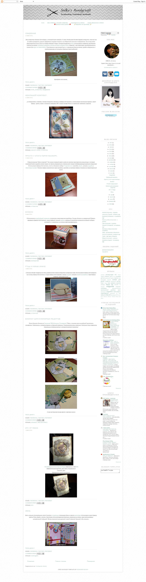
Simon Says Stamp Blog (109, 308)
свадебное (46, 89)
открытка (38, 89)
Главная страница (60, 561)
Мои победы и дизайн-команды (57, 22)
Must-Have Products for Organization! (110, 310)
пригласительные (116, 288)
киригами (109, 279)
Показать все (118, 388)
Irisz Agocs (113, 295)
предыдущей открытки (43, 218)
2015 (111, 147)
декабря (111, 160)
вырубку (90, 166)
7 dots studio (106, 427)
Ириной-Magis (61, 467)
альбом (102, 274)
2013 (110, 151)
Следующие (30, 561)
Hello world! (108, 455)
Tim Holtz (105, 414)
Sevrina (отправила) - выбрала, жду (111, 234)
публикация (103, 291)
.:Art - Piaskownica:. (108, 376)
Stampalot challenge (108, 340)
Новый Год (109, 284)
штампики (85, 274)
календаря (78, 515)
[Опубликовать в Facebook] (45, 88)
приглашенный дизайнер (108, 290)
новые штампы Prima (62, 45)
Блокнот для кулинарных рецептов (42, 319)
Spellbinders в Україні (109, 454)
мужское (118, 283)
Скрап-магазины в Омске (96, 22)
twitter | (41, 85)
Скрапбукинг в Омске (78, 22)
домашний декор (109, 278)
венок (114, 276)
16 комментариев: (31, 204)
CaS (120, 293)
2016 (110, 145)
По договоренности (50, 467)
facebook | (34, 85)
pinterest (48, 85)
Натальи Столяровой (60, 323)
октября (111, 164)
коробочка (35, 260)
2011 (110, 155)
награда (103, 284)
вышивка (118, 276)
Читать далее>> (30, 82)
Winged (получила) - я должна (109, 238)
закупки (116, 278)
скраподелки (104, 293)
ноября (111, 162)
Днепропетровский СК (107, 249)
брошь (111, 276)
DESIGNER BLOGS (82, 569)
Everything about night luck (109, 443)
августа (111, 168)
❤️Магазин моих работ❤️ (62, 24)
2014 (110, 149)
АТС (77, 467)
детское (103, 278)
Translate (113, 35)
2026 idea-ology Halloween (109, 416)
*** (112, 377)
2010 (110, 158)
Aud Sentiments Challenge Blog (111, 320)
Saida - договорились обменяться (110, 232)
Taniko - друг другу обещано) (109, 236)
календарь (34, 555)
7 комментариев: (31, 147)
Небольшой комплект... (36, 95)
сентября (111, 166)
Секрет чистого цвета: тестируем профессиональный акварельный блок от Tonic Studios (111, 362)
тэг (116, 293)
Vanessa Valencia (107, 296)
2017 (111, 142)
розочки (52, 45)
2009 (110, 204)
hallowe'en (103, 295)
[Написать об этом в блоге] (41, 88)
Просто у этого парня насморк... (41, 156)
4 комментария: (31, 420)
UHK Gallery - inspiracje (109, 398)
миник (106, 283)
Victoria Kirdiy (115, 296)
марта (111, 199)
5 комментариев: (31, 311)
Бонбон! (29, 212)
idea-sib (108, 295)
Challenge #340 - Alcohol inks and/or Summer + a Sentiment (115, 325)
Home (42, 22)
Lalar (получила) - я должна (109, 223)
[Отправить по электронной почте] (39, 88)
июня (111, 173)
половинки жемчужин (44, 45)
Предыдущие (91, 561)
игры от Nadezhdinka (39, 47)
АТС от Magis (31, 428)
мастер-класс (42, 422)
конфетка (107, 281)
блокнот (34, 422)
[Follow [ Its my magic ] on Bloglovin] (111, 116)
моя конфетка (112, 283)
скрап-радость (117, 291)
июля (111, 170)
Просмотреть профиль (110, 67)
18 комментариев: (31, 87)
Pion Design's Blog (108, 441)
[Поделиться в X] (43, 88)
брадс (80, 166)
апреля (111, 197)
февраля (111, 201)
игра (32, 89)
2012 (110, 153)
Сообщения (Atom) (41, 566)
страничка (112, 293)
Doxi (72, 43)
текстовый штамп (31, 168)
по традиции (55, 515)
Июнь (28, 511)
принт (119, 290)
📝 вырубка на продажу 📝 (82, 24)
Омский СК (105, 251)
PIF (117, 295)
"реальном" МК (48, 323)
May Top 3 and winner (115, 342)
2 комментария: (31, 503)
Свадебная (30, 33)
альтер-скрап (35, 150)
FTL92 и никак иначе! (35, 266)
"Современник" (68, 166)
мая (111, 194)
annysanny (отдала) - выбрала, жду (111, 214)
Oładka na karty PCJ (114, 400)
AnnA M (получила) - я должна (109, 212)
